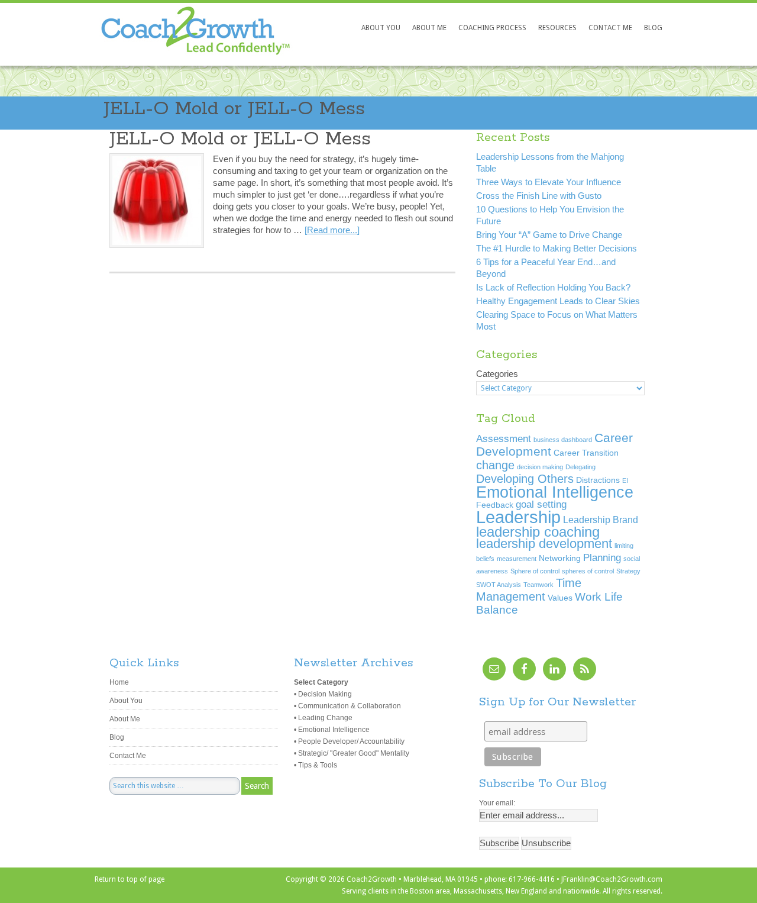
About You (126, 700)
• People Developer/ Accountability (349, 741)
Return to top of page (129, 879)
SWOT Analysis (498, 584)
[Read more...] (332, 230)
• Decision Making (323, 694)
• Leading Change (323, 718)
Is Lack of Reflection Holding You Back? (553, 287)
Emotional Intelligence (554, 492)
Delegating (580, 466)
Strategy (628, 571)
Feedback (494, 505)
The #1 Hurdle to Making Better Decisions (556, 248)
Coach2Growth (176, 42)
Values (560, 598)
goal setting (541, 504)
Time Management (528, 589)
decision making (540, 466)
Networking (560, 558)
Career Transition (586, 453)
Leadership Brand (600, 520)
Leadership (518, 517)
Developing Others (525, 478)
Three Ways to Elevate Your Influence (548, 182)
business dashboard (562, 439)
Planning (602, 557)
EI (625, 480)
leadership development (544, 543)
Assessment (503, 438)
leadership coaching (538, 532)
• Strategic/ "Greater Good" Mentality (351, 753)
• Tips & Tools (315, 765)
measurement (516, 558)
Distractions (598, 480)
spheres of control (588, 571)
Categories (497, 374)
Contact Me (127, 756)
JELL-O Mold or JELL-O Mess (234, 109)
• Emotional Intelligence (332, 729)
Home (119, 682)
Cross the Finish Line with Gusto (538, 196)
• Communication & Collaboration (347, 706)
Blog (116, 737)
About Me (124, 719)
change (495, 465)
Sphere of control (534, 571)
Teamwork (538, 584)
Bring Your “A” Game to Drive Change (549, 235)
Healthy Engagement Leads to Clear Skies (558, 301)
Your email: (497, 803)
